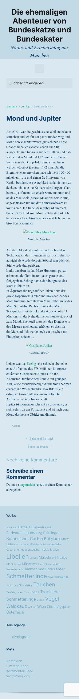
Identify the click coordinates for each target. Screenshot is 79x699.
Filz (18, 544)
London (34, 558)
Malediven (47, 557)
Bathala (24, 527)
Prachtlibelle (44, 564)
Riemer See (34, 569)
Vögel (52, 599)
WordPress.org (18, 676)
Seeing (31, 363)
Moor (9, 564)
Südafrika (25, 585)
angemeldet (27, 484)
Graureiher (13, 549)
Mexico (62, 558)
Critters (64, 539)
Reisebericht (15, 569)
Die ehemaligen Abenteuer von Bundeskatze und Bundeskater (39, 25)
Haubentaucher (30, 549)
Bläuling (36, 533)
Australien (11, 527)
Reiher (56, 564)
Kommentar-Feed (19, 671)
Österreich (15, 612)
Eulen (10, 544)
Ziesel (51, 607)
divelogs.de (21, 637)
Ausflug (25, 106)
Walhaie (32, 607)
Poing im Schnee (38, 446)
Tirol (26, 592)
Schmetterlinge (26, 576)
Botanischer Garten (24, 538)
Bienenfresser (42, 527)
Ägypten (63, 607)
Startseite (11, 106)
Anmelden (14, 661)
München (29, 564)
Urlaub (40, 600)
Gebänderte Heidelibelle (45, 544)
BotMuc (51, 538)
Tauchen (44, 584)
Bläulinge (50, 533)
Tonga (34, 592)
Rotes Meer (55, 569)
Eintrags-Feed (17, 666)
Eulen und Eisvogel (41, 438)
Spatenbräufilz (58, 577)
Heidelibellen (50, 549)
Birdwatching (17, 533)
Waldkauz (16, 606)
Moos (17, 564)
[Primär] (39, 68)
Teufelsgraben (14, 592)
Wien (41, 606)
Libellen (17, 556)
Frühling (25, 544)
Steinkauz (12, 585)
